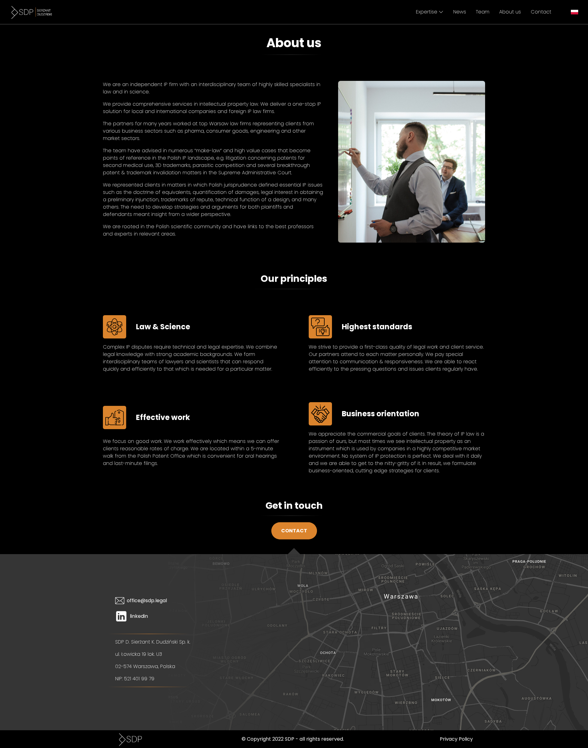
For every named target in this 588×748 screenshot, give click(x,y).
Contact (541, 11)
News (459, 11)
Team (482, 11)
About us (510, 11)
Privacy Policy (456, 738)
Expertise (426, 11)
